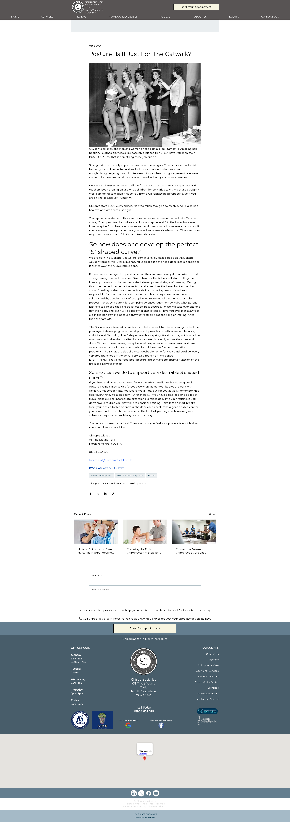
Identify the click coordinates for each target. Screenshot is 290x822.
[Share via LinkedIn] (105, 493)
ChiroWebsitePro (157, 806)
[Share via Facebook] (90, 493)
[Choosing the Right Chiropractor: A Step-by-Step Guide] (145, 532)
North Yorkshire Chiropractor (130, 475)
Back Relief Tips (119, 483)
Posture (151, 475)
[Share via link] (112, 493)
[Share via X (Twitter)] (98, 493)
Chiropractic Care (99, 483)
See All (212, 514)
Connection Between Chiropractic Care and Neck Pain (190, 551)
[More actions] (199, 46)
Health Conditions (208, 676)
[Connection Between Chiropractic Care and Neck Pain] (194, 532)
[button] (47, 16)
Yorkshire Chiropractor (101, 475)
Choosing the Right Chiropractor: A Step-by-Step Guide (143, 551)
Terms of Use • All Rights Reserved (145, 804)
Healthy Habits (138, 483)
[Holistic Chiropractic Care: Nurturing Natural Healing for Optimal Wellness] (96, 532)
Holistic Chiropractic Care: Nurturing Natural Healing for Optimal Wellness (95, 551)
